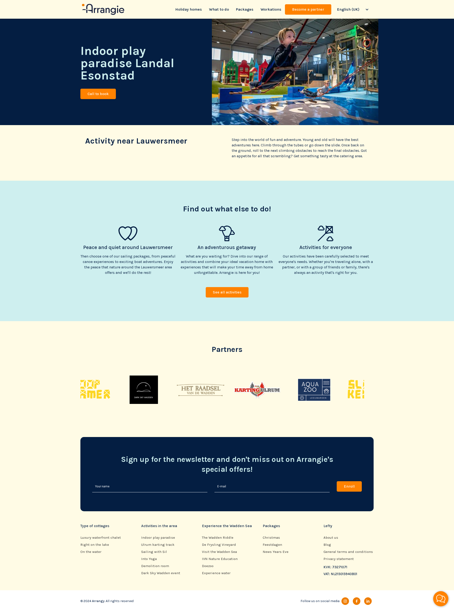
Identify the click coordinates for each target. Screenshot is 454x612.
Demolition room (155, 566)
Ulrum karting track (158, 544)
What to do (219, 9)
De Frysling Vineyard (219, 544)
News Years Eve (275, 552)
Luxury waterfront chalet (100, 537)
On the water (90, 552)
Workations (271, 9)
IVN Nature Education (220, 559)
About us (330, 537)
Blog (327, 544)
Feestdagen (272, 544)
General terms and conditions (348, 552)
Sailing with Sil (154, 552)
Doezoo (208, 566)
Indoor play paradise (158, 537)
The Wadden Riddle (217, 537)
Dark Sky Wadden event (160, 573)
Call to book (98, 94)
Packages (244, 9)
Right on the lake (94, 544)
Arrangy (98, 601)
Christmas (271, 537)
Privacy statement (338, 559)
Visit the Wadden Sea (219, 552)
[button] (352, 9)
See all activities (227, 292)
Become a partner (308, 9)
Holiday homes (188, 9)
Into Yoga (149, 559)
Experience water (216, 573)
